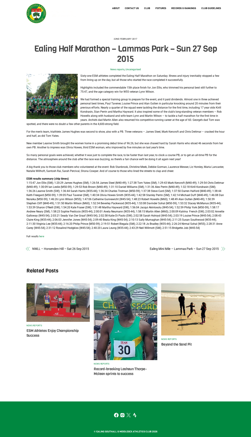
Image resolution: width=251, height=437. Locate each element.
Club (147, 8)
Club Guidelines (211, 8)
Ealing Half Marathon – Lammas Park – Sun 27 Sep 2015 (125, 54)
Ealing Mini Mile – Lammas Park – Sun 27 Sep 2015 (184, 249)
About (116, 8)
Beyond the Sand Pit (176, 344)
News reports (117, 69)
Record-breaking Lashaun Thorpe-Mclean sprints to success (120, 371)
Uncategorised (133, 69)
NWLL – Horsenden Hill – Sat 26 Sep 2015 (60, 249)
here (41, 236)
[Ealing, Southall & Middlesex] (52, 20)
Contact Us (132, 8)
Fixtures (160, 8)
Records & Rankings (183, 8)
